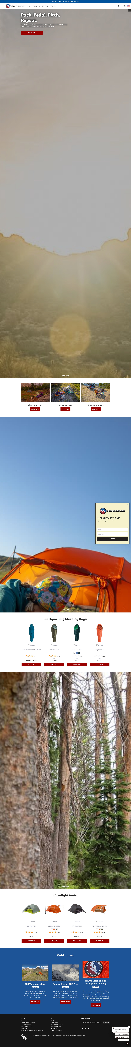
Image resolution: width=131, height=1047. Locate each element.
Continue (112, 539)
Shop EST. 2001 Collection (39, 34)
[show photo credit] (129, 10)
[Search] (119, 6)
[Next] (67, 896)
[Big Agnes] (15, 6)
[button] (121, 6)
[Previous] (63, 896)
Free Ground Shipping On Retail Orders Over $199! (65, 1)
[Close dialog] (127, 505)
